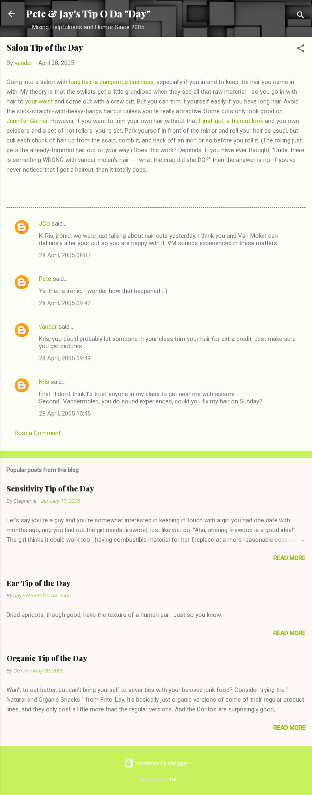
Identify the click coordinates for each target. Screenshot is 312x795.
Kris (44, 382)
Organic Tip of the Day (46, 658)
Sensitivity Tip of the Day (50, 488)
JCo (44, 223)
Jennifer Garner (27, 121)
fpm (174, 779)
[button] (301, 49)
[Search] (301, 16)
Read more (289, 558)
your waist (39, 101)
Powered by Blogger (161, 763)
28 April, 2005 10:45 (65, 413)
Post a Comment (38, 433)
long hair (80, 82)
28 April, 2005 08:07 (65, 255)
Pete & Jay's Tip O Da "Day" (88, 13)
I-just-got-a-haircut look (231, 121)
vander (48, 326)
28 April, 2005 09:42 (65, 303)
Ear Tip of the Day (38, 583)
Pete (45, 278)
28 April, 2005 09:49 (65, 358)
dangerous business (127, 82)
